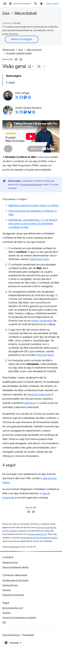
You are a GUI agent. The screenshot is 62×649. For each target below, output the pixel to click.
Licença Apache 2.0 (38, 534)
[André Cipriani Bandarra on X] (17, 113)
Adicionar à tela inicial (39, 394)
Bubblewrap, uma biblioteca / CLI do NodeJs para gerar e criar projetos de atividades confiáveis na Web (32, 224)
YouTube (6, 612)
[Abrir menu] (5, 3)
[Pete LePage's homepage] (29, 98)
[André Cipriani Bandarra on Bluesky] (29, 113)
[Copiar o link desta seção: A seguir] (19, 465)
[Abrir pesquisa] (35, 3)
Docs (6, 13)
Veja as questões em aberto (15, 567)
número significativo (42, 320)
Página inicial (8, 49)
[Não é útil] (21, 59)
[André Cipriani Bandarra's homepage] (33, 113)
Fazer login (52, 3)
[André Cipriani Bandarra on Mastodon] (25, 113)
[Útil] (16, 59)
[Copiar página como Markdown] (39, 66)
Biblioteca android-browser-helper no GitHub (33, 205)
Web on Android (25, 13)
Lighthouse (30, 403)
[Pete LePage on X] (17, 98)
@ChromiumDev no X (12, 607)
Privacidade (28, 635)
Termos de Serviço (11, 635)
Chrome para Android (31, 184)
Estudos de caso (10, 585)
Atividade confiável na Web (18, 53)
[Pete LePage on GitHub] (21, 98)
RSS (4, 622)
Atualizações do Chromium (15, 580)
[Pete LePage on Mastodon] (25, 98)
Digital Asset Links (39, 259)
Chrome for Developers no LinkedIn (19, 617)
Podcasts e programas (13, 594)
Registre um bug (10, 562)
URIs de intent (45, 355)
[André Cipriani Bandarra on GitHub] (21, 113)
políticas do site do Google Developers (40, 537)
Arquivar (6, 590)
